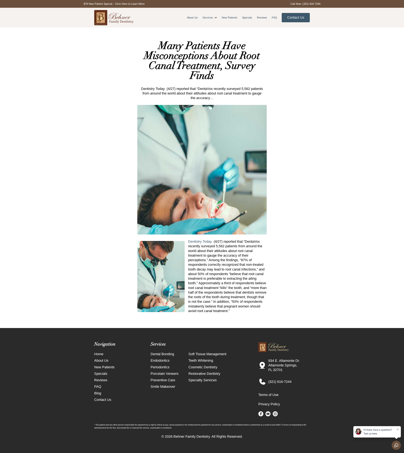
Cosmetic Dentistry (202, 367)
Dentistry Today (200, 241)
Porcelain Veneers (164, 374)
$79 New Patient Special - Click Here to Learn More (114, 3)
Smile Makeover (163, 387)
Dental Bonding (162, 354)
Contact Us (295, 17)
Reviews (262, 17)
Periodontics (160, 367)
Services (207, 17)
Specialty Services (202, 380)
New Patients (229, 17)
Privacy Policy (269, 404)
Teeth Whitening (200, 360)
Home (98, 354)
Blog (97, 393)
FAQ (274, 17)
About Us (192, 17)
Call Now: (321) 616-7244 (305, 3)
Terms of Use (268, 395)
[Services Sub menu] (215, 17)
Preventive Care (163, 380)
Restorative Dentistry (204, 374)
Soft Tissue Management (207, 354)
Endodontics (160, 360)
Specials (247, 17)
